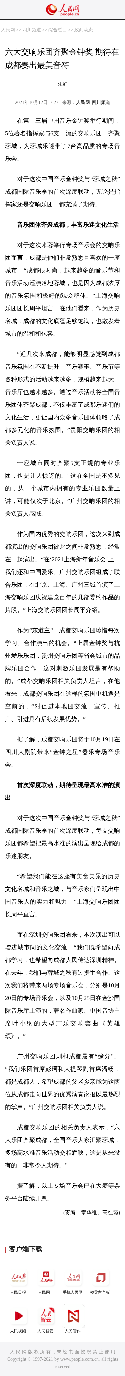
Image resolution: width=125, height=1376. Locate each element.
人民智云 (45, 1331)
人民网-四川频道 (93, 102)
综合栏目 (57, 29)
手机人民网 (73, 1292)
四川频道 (31, 29)
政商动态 (83, 29)
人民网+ (45, 1292)
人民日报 (18, 1292)
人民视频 (18, 1331)
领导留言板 (100, 1292)
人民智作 (73, 1331)
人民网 (8, 29)
